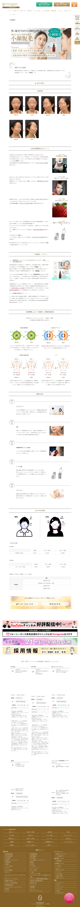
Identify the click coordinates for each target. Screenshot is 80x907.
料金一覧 (22, 10)
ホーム (10, 10)
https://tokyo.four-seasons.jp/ (22, 796)
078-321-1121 (19, 698)
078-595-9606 (39, 699)
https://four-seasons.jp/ (20, 701)
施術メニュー (40, 850)
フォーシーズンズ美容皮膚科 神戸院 (9, 829)
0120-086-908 (60, 797)
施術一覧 (16, 10)
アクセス (60, 10)
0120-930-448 (60, 698)
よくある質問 (46, 10)
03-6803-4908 (19, 793)
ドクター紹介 (37, 10)
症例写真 (29, 10)
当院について (68, 10)
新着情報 (53, 10)
